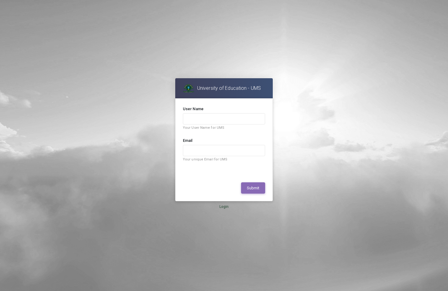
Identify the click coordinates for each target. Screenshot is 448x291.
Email (188, 140)
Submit (253, 188)
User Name (193, 109)
